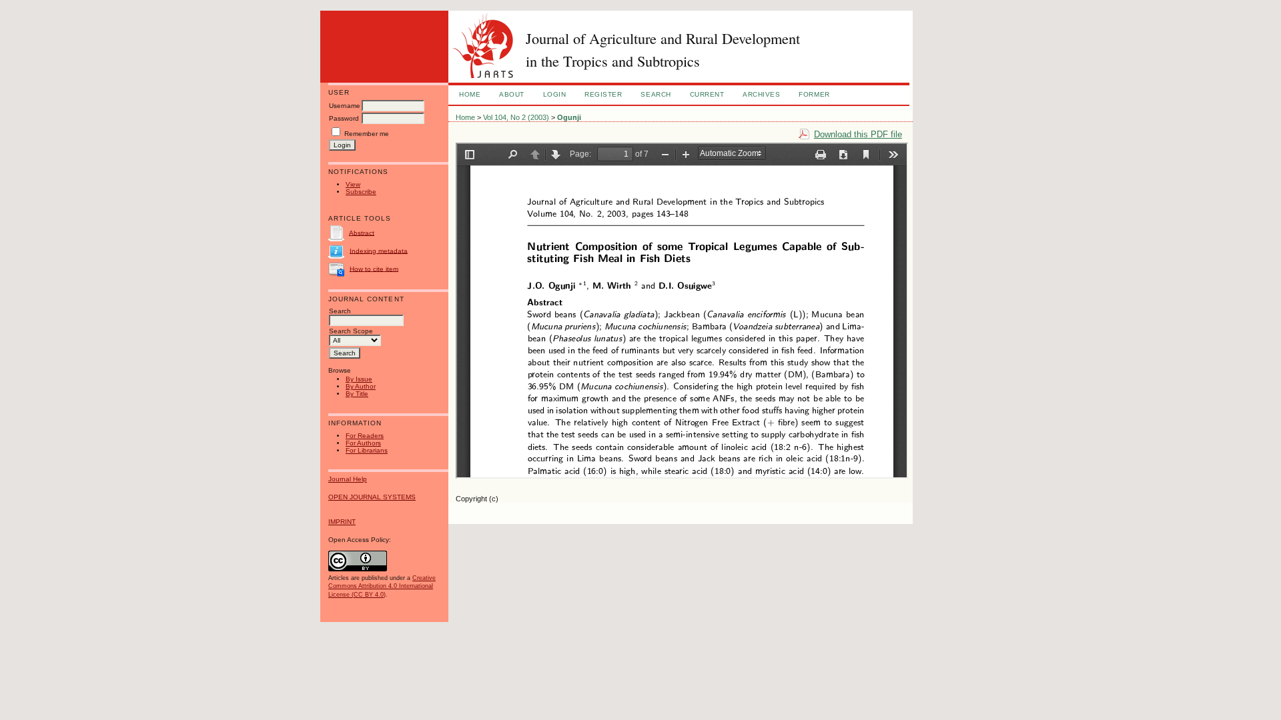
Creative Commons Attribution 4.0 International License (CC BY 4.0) (382, 586)
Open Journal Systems (372, 497)
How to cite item (374, 268)
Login (554, 94)
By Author (361, 386)
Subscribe (361, 191)
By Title (357, 393)
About (511, 94)
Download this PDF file (858, 134)
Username (344, 105)
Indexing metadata (379, 250)
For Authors (363, 443)
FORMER (814, 94)
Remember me (366, 133)
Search (655, 94)
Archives (761, 94)
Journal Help (347, 479)
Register (603, 94)
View (353, 184)
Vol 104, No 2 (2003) (516, 117)
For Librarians (367, 450)
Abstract (361, 232)
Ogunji (569, 117)
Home (469, 94)
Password (344, 118)
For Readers (365, 435)
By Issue (359, 379)
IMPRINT (342, 521)
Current (707, 94)
